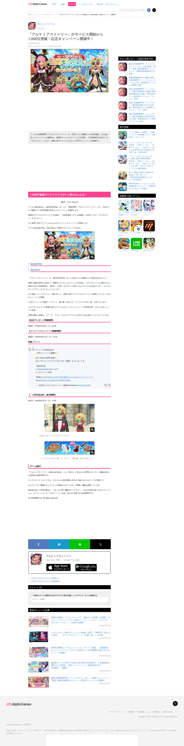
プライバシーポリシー (117, 712)
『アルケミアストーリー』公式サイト (45, 578)
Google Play (36, 263)
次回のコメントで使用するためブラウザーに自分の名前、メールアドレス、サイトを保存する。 (66, 595)
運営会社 (156, 712)
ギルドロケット (112, 4)
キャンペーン (46, 23)
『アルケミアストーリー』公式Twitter (45, 581)
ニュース (71, 4)
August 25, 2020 (83, 385)
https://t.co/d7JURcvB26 (57, 377)
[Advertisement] (69, 110)
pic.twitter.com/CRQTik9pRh (59, 380)
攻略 (63, 4)
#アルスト (71, 377)
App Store (35, 269)
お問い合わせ (168, 712)
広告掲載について (143, 712)
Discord (100, 4)
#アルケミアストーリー (84, 377)
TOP (54, 4)
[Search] (143, 10)
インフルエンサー (86, 4)
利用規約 (131, 712)
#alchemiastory (42, 380)
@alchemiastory (43, 369)
